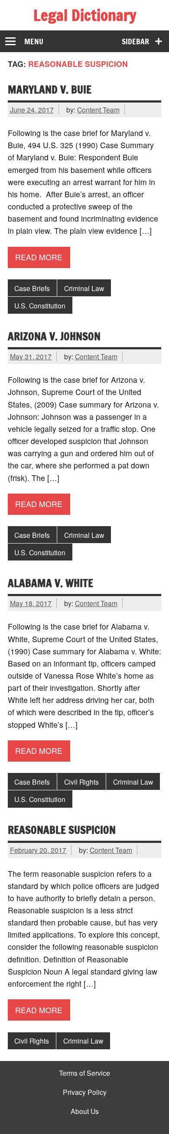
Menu (33, 41)
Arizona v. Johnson (54, 336)
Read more (38, 257)
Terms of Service (84, 1073)
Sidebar (135, 41)
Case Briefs (32, 288)
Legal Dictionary (84, 15)
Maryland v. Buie (49, 89)
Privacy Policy (85, 1092)
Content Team (98, 109)
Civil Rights (81, 781)
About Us (85, 1111)
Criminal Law (84, 288)
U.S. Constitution (39, 305)
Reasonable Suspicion (62, 829)
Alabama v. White (50, 582)
